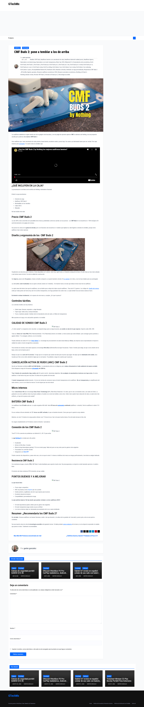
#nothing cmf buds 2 (81, 72)
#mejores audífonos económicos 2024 (47, 72)
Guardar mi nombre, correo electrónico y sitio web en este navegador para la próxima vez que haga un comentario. (42, 649)
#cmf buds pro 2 (53, 64)
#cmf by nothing (47, 67)
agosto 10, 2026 (48, 684)
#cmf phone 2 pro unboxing (83, 67)
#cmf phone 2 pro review (69, 67)
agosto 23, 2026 (17, 684)
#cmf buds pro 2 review (76, 64)
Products (11, 38)
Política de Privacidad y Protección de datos (103, 703)
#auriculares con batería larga (28, 62)
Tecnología (25, 48)
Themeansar (32, 703)
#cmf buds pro (45, 64)
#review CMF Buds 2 (39, 74)
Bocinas (109, 676)
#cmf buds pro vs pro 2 (26, 67)
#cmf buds (23, 64)
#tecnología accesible (64, 74)
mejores (30, 489)
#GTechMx (24, 72)
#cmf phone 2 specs (25, 69)
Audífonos (17, 48)
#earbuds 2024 (51, 69)
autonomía (61, 405)
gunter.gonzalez (26, 57)
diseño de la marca (94, 288)
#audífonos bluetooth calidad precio (73, 59)
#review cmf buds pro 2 (51, 74)
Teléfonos (85, 568)
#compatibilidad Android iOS (39, 69)
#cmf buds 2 (30, 64)
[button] (131, 38)
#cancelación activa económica (81, 62)
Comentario (13, 594)
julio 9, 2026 (111, 684)
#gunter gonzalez (31, 72)
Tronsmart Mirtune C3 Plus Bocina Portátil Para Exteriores (119, 680)
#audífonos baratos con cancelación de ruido (52, 59)
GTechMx (13, 4)
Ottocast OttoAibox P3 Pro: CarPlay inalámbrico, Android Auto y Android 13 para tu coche (55, 573)
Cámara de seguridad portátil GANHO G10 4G (22, 572)
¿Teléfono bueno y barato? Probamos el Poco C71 (82, 536)
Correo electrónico (15, 639)
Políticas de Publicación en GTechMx (122, 703)
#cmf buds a (37, 64)
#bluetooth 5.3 (69, 62)
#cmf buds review (38, 67)
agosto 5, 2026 (80, 684)
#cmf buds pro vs (88, 64)
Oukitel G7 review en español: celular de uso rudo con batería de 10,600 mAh (86, 573)
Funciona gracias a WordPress (15, 703)
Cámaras (14, 568)
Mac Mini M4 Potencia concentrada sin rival (27, 536)
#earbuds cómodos (61, 69)
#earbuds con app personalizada (74, 69)
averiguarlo (22, 144)
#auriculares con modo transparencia (46, 62)
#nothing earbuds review (26, 74)
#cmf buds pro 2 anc (64, 64)
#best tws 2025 (60, 62)
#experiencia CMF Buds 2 (90, 69)
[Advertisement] (72, 23)
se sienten (66, 279)
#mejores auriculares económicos (67, 72)
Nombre (12, 628)
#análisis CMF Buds (35, 59)
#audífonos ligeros (88, 59)
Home (90, 703)
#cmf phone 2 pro (57, 67)
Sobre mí (134, 703)
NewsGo (27, 703)
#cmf (91, 62)
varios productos (67, 524)
